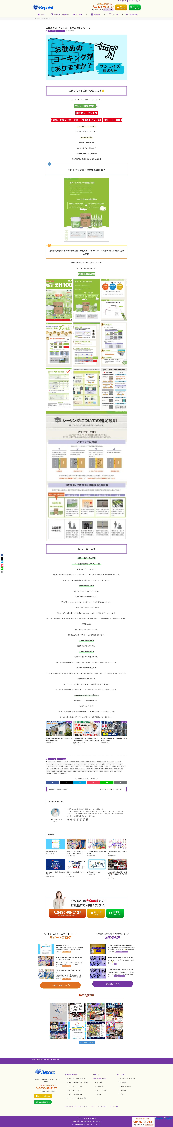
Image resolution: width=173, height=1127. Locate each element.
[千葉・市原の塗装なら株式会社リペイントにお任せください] (43, 5)
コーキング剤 (50, 764)
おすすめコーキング (74, 761)
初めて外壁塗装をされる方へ (77, 1078)
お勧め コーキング (90, 761)
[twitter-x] (120, 1)
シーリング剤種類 (100, 764)
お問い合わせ (69, 1106)
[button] (52, 782)
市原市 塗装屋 (108, 768)
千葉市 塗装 (89, 766)
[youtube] (135, 1)
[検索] (139, 1)
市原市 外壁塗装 (51, 771)
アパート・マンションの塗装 (77, 1098)
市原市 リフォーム (80, 768)
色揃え (101, 771)
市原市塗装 (59, 771)
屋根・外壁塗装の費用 (75, 1094)
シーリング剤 (91, 764)
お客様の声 (100, 1086)
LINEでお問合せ (136, 7)
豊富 (115, 771)
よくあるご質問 (82, 1106)
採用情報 (123, 1090)
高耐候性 (49, 773)
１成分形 (55, 773)
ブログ (122, 1094)
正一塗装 (90, 771)
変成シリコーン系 (54, 768)
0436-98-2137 (105, 6)
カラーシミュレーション (76, 1086)
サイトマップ (102, 1106)
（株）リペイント (55, 819)
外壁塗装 (66, 768)
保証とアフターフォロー (127, 1078)
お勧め (82, 761)
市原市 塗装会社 (99, 768)
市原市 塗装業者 (118, 768)
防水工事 (96, 1074)
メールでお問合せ (122, 7)
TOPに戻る (55, 1059)
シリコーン (76, 764)
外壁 (62, 768)
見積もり (106, 771)
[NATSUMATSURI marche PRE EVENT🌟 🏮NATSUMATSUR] (58, 1012)
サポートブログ (51, 31)
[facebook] (118, 1)
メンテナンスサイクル (52, 766)
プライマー (119, 764)
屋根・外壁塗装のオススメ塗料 (78, 1082)
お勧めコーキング (101, 761)
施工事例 (84, 771)
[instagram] (123, 1)
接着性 (74, 771)
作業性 (66, 766)
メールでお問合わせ (44, 1096)
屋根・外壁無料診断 (99, 1078)
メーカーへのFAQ (60, 31)
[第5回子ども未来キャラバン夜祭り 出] (58, 1030)
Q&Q (92, 1106)
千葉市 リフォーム (79, 766)
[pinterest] (132, 1)
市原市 (72, 768)
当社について (121, 1074)
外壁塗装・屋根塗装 (71, 1074)
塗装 (48, 768)
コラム (99, 1094)
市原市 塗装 (89, 768)
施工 (79, 771)
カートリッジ (110, 761)
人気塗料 (61, 766)
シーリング (83, 764)
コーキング (118, 761)
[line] (130, 1)
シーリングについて (75, 1090)
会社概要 (75, 1121)
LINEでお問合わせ (44, 1102)
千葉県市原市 (112, 766)
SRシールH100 (51, 761)
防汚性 (119, 771)
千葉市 (71, 766)
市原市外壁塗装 (67, 771)
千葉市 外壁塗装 (98, 766)
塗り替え (123, 766)
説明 (111, 771)
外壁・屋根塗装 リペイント (41, 1059)
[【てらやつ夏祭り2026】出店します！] (115, 1012)
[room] (128, 1)
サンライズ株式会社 (67, 764)
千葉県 (106, 766)
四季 (118, 766)
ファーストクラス (110, 764)
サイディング (58, 764)
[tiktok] (125, 1)
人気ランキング (62, 773)
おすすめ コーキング (62, 761)
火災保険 (123, 1082)
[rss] (137, 1)
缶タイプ (96, 771)
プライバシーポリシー (85, 1121)
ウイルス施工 (114, 1106)
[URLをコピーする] (120, 782)
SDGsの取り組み (125, 1086)
